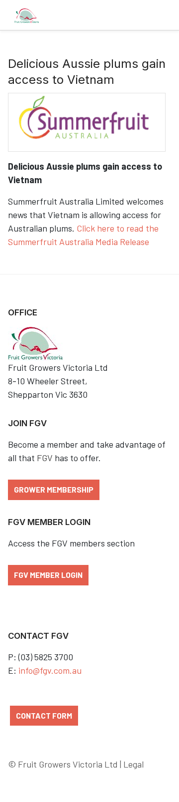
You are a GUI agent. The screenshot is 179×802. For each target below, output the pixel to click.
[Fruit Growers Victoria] (26, 14)
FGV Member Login (48, 574)
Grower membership (53, 489)
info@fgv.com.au (50, 670)
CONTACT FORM (44, 715)
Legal (133, 764)
